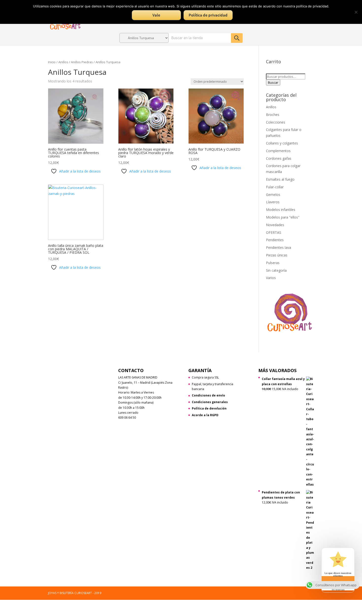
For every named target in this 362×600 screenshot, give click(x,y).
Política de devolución (209, 408)
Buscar (273, 82)
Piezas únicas (276, 255)
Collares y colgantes (282, 143)
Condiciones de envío (208, 395)
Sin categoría (276, 270)
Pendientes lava (278, 247)
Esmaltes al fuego (280, 179)
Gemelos (273, 194)
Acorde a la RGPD (205, 415)
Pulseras (273, 262)
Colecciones (275, 122)
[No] (355, 12)
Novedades (275, 224)
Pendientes (275, 239)
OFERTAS (273, 232)
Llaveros (273, 202)
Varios (271, 277)
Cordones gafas (278, 158)
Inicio (52, 62)
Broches (272, 114)
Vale (156, 15)
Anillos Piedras (82, 62)
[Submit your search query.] (237, 38)
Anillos (63, 62)
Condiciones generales (210, 402)
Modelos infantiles (280, 209)
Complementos (278, 150)
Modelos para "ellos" (282, 217)
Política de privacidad (208, 15)
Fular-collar (275, 187)
